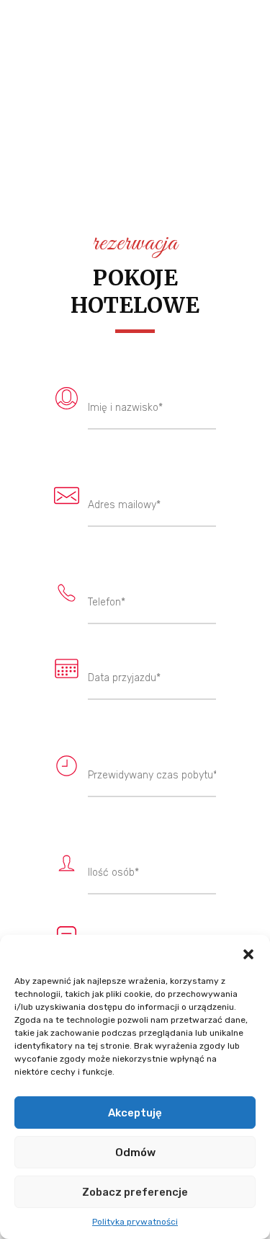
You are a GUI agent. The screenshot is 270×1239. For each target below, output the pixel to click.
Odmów (135, 1152)
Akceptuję (135, 1112)
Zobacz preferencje (135, 1192)
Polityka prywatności (135, 1222)
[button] (248, 953)
